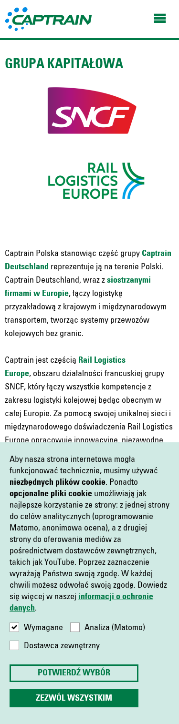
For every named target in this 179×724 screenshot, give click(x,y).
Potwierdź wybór (74, 673)
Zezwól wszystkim (74, 698)
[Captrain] (49, 19)
